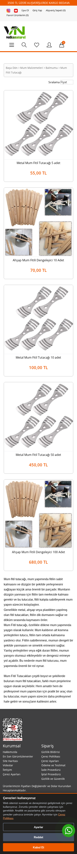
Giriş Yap (37, 10)
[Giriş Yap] (49, 45)
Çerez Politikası (50, 756)
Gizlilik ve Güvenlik (53, 779)
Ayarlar (38, 827)
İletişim (7, 770)
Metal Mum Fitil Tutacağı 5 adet (38, 163)
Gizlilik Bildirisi (50, 752)
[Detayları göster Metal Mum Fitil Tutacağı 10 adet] (38, 319)
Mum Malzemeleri (31, 68)
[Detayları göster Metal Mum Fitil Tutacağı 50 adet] (38, 416)
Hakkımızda (10, 752)
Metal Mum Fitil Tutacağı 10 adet (38, 357)
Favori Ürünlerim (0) (18, 15)
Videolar (8, 765)
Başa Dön (12, 68)
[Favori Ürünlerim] (36, 45)
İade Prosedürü (51, 770)
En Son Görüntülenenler (18, 756)
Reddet (38, 837)
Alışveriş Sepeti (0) (56, 10)
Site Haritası (10, 761)
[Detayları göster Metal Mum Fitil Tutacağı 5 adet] (38, 124)
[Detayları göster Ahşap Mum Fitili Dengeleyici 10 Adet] (38, 222)
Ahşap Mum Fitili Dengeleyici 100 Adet (38, 552)
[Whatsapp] (68, 830)
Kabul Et (38, 847)
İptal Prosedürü (51, 774)
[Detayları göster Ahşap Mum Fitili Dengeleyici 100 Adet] (38, 513)
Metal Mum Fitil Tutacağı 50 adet (38, 455)
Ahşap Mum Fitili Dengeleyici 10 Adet (38, 260)
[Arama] (26, 46)
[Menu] (13, 46)
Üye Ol (25, 10)
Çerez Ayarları (11, 774)
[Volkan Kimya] (14, 32)
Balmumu (52, 68)
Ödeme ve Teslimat (53, 765)
